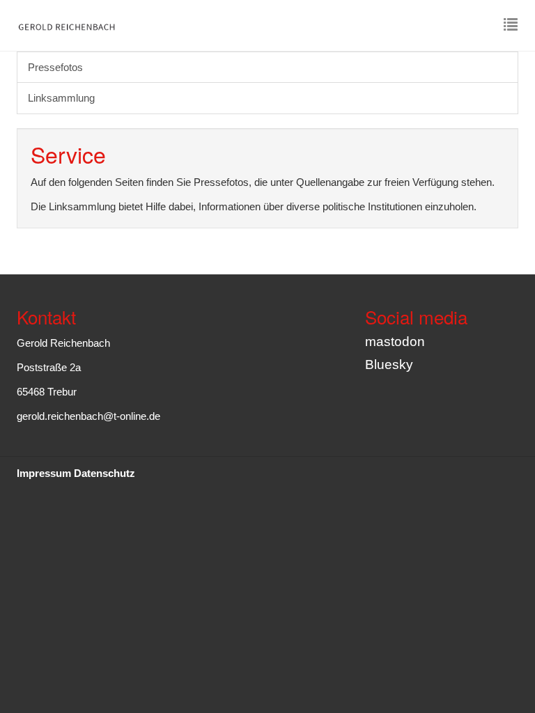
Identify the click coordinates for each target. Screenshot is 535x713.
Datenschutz (104, 473)
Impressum (44, 473)
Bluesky (389, 364)
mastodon (395, 341)
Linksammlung (61, 98)
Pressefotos (55, 67)
